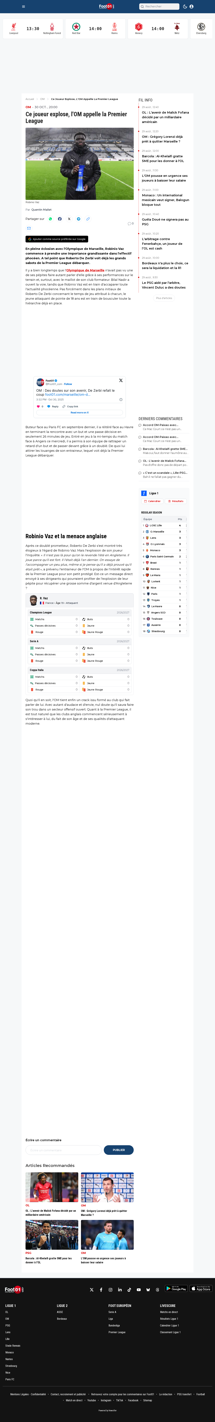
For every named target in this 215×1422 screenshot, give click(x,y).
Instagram (106, 1400)
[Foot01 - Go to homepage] (15, 1290)
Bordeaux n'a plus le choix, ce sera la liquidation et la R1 (165, 265)
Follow (68, 384)
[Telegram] (78, 219)
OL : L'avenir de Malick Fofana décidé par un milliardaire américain (165, 117)
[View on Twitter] (121, 382)
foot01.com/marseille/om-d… (67, 395)
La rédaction (165, 1394)
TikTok (119, 1400)
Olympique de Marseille (85, 270)
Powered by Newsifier (108, 1410)
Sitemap (147, 1400)
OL (28, 1205)
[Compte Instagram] (111, 1290)
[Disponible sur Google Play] (176, 1288)
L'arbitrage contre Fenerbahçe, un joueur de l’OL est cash (162, 243)
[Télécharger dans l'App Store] (201, 1288)
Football (200, 1394)
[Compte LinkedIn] (120, 1290)
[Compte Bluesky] (148, 1290)
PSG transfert (184, 1394)
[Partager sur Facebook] (59, 219)
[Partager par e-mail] (29, 228)
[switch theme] (185, 6)
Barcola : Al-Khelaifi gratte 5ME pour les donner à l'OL (163, 158)
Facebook (133, 1400)
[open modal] (191, 7)
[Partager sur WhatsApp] (50, 219)
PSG (28, 1253)
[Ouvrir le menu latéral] (24, 7)
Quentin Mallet (41, 209)
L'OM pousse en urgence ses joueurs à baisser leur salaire (165, 178)
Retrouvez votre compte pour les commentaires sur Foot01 (122, 1394)
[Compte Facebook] (101, 1290)
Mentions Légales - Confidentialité (28, 1394)
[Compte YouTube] (139, 1290)
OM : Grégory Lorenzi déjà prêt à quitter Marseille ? (162, 139)
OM (28, 107)
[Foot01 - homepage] (107, 6)
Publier (119, 1150)
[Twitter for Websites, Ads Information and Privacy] (121, 399)
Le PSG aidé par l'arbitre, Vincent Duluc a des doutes (164, 285)
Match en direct (74, 1400)
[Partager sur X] (69, 219)
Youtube (91, 1400)
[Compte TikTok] (129, 1290)
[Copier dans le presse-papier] (88, 219)
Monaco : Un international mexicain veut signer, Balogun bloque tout (165, 200)
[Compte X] (92, 1290)
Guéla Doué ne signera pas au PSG (165, 222)
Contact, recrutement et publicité (68, 1394)
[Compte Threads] (158, 1290)
